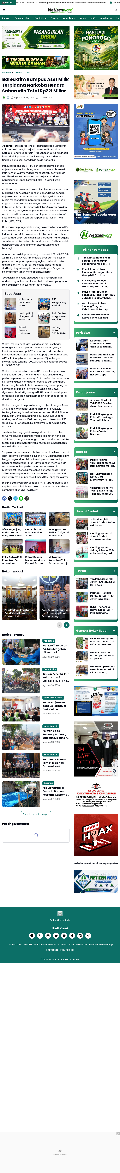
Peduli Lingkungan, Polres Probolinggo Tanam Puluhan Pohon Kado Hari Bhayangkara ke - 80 (101, 417)
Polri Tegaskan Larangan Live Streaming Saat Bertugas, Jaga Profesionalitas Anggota (57, 613)
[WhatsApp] (21, 498)
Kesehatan (106, 18)
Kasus (83, 18)
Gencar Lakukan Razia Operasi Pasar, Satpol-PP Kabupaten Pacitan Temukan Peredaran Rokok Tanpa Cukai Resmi (102, 655)
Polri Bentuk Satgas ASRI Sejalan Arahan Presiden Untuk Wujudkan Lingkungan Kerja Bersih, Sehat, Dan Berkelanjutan (59, 316)
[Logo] (60, 913)
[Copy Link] (26, 498)
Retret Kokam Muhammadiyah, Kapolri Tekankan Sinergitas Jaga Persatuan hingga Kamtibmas (26, 330)
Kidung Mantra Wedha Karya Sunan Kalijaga (95, 316)
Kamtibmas (69, 18)
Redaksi (28, 944)
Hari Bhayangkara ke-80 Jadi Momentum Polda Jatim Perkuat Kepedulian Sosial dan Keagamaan (101, 477)
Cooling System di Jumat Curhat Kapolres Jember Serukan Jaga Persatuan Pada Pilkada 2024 (101, 536)
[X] (10, 498)
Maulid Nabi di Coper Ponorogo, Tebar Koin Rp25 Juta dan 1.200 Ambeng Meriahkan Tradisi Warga (98, 295)
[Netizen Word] (60, 10)
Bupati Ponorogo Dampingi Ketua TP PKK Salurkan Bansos (101, 610)
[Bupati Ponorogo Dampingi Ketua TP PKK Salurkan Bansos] (82, 611)
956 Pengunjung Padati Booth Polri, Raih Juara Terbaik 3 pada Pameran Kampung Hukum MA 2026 (59, 302)
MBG (93, 18)
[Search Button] (116, 10)
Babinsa (48, 783)
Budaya (6, 18)
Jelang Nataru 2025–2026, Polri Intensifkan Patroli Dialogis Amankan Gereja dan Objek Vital (59, 330)
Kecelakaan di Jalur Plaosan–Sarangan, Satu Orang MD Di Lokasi (97, 272)
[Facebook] (4, 498)
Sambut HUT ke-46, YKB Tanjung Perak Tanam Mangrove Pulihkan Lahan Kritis (102, 491)
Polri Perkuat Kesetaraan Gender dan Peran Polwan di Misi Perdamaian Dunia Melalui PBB (19, 613)
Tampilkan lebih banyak (36, 814)
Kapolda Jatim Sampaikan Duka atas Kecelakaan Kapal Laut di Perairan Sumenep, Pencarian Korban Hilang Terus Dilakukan (101, 343)
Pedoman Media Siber (45, 944)
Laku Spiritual (67, 949)
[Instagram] (48, 936)
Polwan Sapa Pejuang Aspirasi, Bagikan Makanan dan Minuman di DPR (54, 734)
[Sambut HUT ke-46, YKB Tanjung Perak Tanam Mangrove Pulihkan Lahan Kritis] (82, 492)
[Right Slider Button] (117, 18)
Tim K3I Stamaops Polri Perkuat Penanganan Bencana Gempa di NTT (96, 260)
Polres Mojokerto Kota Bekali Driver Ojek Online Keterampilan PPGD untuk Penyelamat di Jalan (55, 706)
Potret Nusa (52, 949)
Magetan (49, 640)
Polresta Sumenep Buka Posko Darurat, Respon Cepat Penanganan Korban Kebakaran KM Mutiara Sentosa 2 (102, 371)
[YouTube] (56, 936)
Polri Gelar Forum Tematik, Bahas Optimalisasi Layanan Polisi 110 (54, 763)
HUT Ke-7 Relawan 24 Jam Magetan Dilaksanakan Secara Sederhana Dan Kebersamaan (55, 649)
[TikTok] (72, 936)
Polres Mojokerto (53, 697)
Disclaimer (81, 944)
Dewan (54, 18)
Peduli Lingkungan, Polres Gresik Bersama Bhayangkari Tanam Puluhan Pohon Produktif (102, 431)
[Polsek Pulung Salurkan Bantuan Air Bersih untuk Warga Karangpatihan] (82, 464)
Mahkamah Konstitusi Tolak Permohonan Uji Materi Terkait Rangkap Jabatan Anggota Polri (25, 302)
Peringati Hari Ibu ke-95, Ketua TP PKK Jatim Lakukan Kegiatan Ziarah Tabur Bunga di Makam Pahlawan (102, 596)
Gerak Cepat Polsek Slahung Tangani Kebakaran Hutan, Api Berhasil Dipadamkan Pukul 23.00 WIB (98, 306)
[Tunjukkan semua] (114, 332)
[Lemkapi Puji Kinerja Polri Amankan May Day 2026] (10, 318)
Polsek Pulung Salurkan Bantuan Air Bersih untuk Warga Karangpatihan (102, 463)
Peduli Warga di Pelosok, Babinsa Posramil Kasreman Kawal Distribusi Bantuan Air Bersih (55, 791)
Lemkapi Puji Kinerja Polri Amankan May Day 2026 (25, 316)
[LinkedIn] (80, 936)
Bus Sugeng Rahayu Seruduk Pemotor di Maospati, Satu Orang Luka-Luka (95, 283)
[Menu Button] (4, 10)
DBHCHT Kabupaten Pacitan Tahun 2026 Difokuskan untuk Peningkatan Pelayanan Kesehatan (102, 641)
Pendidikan (41, 18)
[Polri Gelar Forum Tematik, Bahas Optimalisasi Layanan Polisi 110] (21, 765)
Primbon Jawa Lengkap (101, 944)
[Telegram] (15, 498)
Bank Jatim (50, 669)
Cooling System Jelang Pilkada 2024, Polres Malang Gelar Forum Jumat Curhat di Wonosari (102, 550)
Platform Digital (66, 944)
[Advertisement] (60, 1152)
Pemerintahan (22, 18)
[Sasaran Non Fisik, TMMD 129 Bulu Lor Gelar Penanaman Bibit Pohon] (82, 405)
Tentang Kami (14, 944)
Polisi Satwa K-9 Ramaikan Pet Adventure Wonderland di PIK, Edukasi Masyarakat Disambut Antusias (12, 560)
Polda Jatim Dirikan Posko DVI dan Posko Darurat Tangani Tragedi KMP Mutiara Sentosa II (102, 357)
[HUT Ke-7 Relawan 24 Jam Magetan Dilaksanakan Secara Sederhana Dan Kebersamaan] (21, 652)
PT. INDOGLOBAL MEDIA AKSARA (64, 959)
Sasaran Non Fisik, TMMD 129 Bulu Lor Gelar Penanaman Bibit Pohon (101, 403)
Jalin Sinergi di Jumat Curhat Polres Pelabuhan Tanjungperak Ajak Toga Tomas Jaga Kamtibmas (102, 522)
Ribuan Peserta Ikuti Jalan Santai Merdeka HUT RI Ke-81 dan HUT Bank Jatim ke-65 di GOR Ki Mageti (55, 677)
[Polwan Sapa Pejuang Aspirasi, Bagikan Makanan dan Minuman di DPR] (21, 737)
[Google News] (64, 936)
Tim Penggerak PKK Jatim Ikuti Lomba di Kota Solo (102, 582)
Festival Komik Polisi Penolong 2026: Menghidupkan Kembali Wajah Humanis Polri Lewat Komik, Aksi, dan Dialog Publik (34, 532)
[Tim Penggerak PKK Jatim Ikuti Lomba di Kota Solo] (82, 583)
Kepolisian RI (51, 726)
